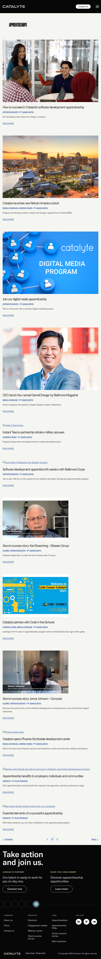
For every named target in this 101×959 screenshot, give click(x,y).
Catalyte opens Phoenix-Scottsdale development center (36, 739)
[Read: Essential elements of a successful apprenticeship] (29, 806)
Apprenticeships (10, 112)
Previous (8, 839)
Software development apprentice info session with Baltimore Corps (44, 469)
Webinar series (35, 930)
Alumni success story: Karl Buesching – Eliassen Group (36, 546)
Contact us (9, 930)
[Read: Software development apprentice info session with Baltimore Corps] (25, 462)
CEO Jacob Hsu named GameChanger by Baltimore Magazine (40, 395)
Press (6, 925)
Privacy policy (40, 953)
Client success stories (35, 937)
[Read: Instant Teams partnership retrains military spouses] (13, 425)
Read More (8, 123)
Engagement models (37, 925)
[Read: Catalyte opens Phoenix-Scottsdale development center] (13, 731)
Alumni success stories (59, 934)
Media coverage (10, 208)
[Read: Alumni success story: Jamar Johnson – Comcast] (35, 671)
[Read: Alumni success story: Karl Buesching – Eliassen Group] (35, 518)
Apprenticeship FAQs (59, 926)
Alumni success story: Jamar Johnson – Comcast (32, 699)
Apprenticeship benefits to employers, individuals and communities (43, 776)
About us (8, 920)
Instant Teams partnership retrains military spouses (33, 432)
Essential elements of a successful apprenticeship (32, 813)
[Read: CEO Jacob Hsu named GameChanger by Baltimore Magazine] (50, 358)
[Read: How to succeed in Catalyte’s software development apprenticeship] (50, 70)
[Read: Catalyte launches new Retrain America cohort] (50, 166)
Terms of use (30, 953)
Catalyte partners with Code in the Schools (28, 622)
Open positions (59, 941)
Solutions (32, 920)
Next (95, 839)
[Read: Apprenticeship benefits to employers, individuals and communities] (46, 769)
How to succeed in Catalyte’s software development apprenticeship (43, 107)
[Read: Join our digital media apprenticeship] (50, 262)
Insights (7, 781)
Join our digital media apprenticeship (24, 299)
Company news (25, 208)
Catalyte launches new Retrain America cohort (31, 203)
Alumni (6, 550)
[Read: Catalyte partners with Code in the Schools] (35, 595)
